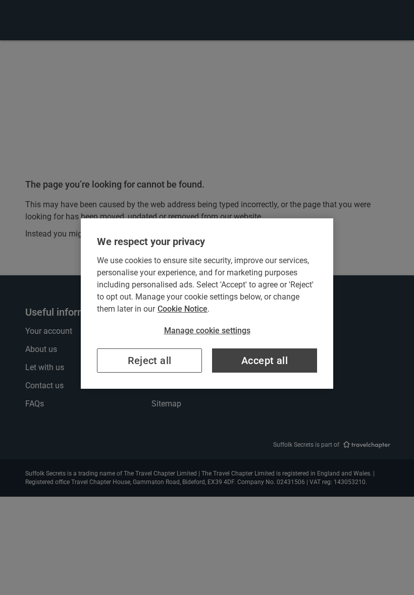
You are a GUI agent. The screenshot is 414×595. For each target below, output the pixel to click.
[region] (207, 303)
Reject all (150, 360)
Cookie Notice (183, 309)
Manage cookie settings (207, 330)
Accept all (264, 360)
